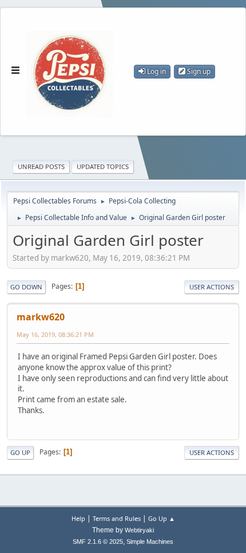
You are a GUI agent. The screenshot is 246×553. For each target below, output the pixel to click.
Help (78, 518)
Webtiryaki (139, 530)
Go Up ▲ (161, 518)
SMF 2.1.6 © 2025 (98, 541)
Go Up (20, 452)
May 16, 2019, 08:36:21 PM (55, 334)
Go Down (26, 287)
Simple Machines (149, 541)
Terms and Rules (117, 518)
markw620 (41, 317)
